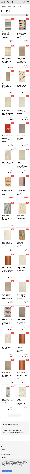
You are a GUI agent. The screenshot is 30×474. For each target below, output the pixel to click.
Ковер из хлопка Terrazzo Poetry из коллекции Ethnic (21, 85)
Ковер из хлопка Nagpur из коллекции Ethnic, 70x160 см (7, 401)
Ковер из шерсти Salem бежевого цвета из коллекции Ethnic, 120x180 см (7, 296)
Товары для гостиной (17, 6)
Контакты (3, 457)
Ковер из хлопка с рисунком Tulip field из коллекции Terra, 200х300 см (7, 217)
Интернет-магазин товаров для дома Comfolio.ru (8, 2)
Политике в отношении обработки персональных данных (13, 467)
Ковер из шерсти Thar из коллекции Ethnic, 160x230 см (7, 164)
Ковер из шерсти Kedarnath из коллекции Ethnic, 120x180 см (21, 296)
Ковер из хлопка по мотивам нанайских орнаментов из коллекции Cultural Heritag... (22, 34)
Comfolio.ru (3, 6)
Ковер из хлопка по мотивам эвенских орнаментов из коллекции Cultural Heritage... (7, 322)
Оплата (3, 449)
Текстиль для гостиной (6, 8)
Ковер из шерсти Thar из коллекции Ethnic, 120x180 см (7, 347)
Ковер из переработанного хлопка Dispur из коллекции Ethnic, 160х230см (21, 402)
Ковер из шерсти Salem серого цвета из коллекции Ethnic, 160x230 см (22, 137)
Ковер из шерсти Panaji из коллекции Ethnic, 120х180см (7, 244)
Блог (2, 444)
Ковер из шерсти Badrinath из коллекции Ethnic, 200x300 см (6, 374)
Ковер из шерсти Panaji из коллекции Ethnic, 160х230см (22, 269)
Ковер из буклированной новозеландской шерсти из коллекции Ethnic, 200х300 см (7, 111)
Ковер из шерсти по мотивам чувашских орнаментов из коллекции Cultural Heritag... (7, 138)
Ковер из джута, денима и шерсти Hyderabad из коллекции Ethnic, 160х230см (6, 34)
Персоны (3, 446)
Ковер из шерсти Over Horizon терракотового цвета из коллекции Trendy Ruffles (7, 270)
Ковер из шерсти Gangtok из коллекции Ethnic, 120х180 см (21, 111)
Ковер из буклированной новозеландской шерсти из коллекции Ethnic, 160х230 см (22, 165)
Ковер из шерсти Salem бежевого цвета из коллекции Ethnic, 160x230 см (21, 60)
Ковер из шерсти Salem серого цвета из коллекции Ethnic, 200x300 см (22, 321)
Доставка (3, 452)
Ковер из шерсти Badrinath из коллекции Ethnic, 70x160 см (6, 85)
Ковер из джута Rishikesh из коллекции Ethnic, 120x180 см (21, 244)
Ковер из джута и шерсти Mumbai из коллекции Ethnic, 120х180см (7, 60)
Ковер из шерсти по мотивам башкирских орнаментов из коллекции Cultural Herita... (7, 191)
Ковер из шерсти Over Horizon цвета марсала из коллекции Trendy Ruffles (21, 191)
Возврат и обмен (5, 454)
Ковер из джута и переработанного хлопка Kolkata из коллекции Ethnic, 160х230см (21, 218)
